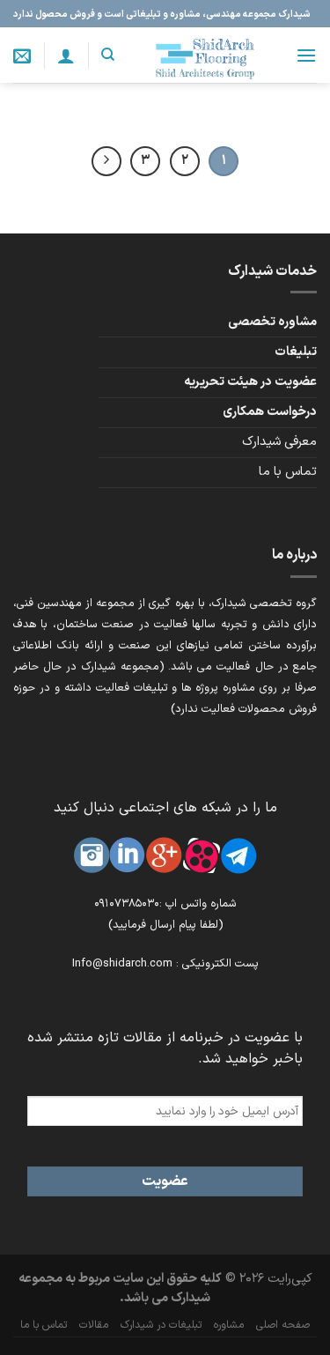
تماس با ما (288, 472)
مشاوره (229, 1325)
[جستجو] (107, 54)
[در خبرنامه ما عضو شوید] (22, 55)
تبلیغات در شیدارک (161, 1325)
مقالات (93, 1325)
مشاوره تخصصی (272, 322)
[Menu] (306, 55)
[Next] (106, 161)
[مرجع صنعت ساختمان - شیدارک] (205, 55)
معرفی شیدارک (279, 442)
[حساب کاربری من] (66, 55)
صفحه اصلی (283, 1325)
